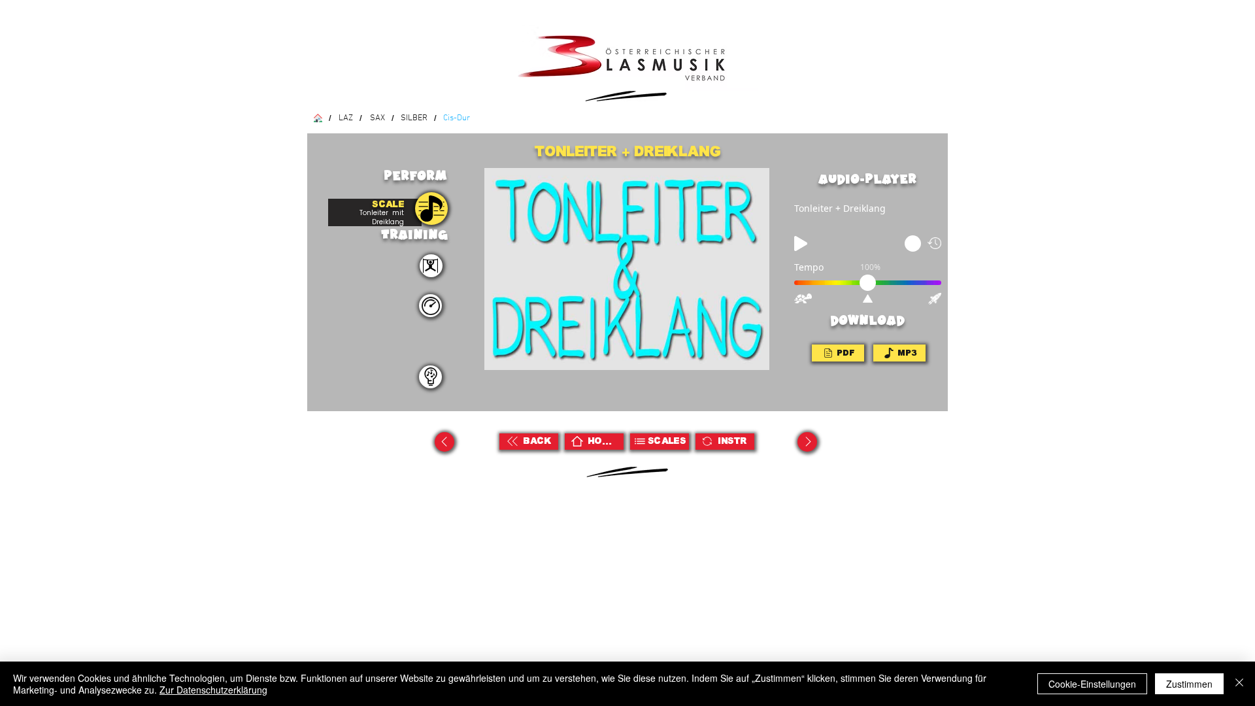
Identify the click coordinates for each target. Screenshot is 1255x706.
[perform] (431, 265)
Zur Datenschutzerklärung (213, 689)
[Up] (444, 442)
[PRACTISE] (431, 208)
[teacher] (430, 376)
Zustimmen (1189, 683)
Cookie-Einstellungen (1092, 683)
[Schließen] (1239, 684)
